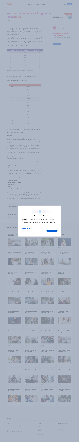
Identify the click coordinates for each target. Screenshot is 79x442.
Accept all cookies (52, 230)
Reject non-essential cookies (37, 230)
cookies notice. (26, 223)
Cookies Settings (26, 228)
